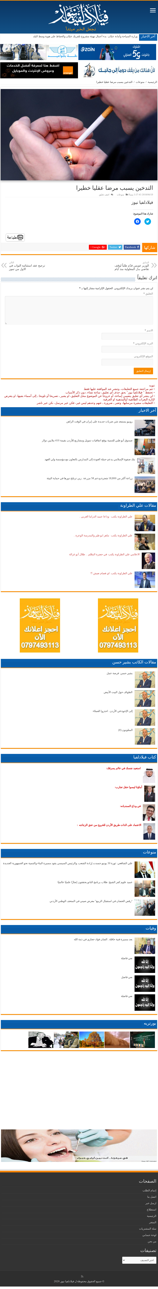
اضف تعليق (104, 194)
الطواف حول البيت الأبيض (118, 692)
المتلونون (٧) (125, 729)
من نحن (152, 1241)
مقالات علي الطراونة (138, 505)
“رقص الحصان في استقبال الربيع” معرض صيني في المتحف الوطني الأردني (91, 901)
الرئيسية (152, 81)
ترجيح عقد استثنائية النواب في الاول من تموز (27, 266)
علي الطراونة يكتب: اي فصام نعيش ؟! (111, 573)
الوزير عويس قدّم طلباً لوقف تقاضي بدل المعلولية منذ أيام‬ (132, 266)
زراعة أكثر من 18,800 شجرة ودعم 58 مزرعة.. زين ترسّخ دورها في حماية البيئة (89, 478)
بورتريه (150, 1023)
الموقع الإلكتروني (143, 356)
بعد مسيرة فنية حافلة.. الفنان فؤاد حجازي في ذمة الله (103, 939)
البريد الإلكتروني (143, 343)
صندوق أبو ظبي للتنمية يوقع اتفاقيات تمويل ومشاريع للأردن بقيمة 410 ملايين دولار (87, 440)
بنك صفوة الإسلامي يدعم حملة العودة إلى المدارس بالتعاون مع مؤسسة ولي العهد (90, 459)
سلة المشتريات (147, 1228)
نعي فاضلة (126, 958)
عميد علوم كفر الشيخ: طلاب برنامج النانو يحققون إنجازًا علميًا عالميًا (95, 882)
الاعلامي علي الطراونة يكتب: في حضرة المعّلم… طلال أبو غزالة (104, 554)
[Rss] (82, 1276)
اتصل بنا (151, 1196)
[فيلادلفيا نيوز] (79, 16)
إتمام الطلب (149, 1190)
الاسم (149, 330)
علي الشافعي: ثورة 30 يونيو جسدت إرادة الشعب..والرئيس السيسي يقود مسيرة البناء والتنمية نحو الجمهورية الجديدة (67, 863)
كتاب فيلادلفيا (144, 757)
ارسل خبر (150, 1203)
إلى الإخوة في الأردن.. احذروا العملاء (113, 711)
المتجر (152, 1222)
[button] (79, 134)
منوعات (140, 81)
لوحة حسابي (149, 1235)
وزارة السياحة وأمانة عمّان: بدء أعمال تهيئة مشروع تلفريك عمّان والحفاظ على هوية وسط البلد (85, 36)
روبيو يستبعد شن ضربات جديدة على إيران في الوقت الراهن (99, 421)
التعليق (148, 293)
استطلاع (151, 1209)
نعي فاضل (126, 977)
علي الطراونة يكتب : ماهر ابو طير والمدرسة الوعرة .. (103, 535)
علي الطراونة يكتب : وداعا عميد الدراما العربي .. (105, 516)
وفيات (151, 928)
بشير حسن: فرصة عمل (120, 673)
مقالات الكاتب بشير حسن (134, 662)
